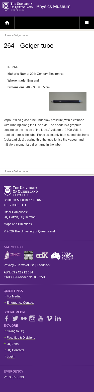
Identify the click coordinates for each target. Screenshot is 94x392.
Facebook (7, 318)
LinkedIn (58, 318)
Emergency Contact (20, 302)
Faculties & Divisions (21, 337)
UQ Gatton (11, 217)
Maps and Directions (18, 224)
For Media (14, 296)
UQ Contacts (15, 350)
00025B (39, 277)
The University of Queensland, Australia (22, 191)
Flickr (24, 318)
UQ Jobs (13, 344)
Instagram (32, 318)
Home (7, 35)
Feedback (43, 265)
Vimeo (49, 318)
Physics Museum (53, 6)
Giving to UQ (15, 331)
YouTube (41, 318)
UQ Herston (28, 217)
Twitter (15, 318)
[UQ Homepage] (19, 7)
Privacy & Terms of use (19, 265)
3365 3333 (16, 377)
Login (11, 356)
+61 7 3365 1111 (15, 205)
